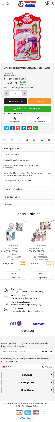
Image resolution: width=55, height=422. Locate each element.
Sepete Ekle (17, 101)
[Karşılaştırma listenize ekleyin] (27, 140)
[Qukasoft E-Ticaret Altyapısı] (27, 419)
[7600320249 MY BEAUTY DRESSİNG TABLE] (13, 231)
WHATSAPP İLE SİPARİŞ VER (29, 108)
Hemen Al (40, 101)
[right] (52, 249)
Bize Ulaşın (27, 390)
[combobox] (4, 366)
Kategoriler (27, 382)
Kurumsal (27, 374)
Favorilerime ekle (14, 113)
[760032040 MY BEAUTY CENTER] (41, 231)
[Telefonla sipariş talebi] (42, 140)
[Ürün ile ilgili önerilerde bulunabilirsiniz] (50, 140)
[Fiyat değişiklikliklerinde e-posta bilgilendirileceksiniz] (35, 140)
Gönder (48, 351)
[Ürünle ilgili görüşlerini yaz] (20, 140)
